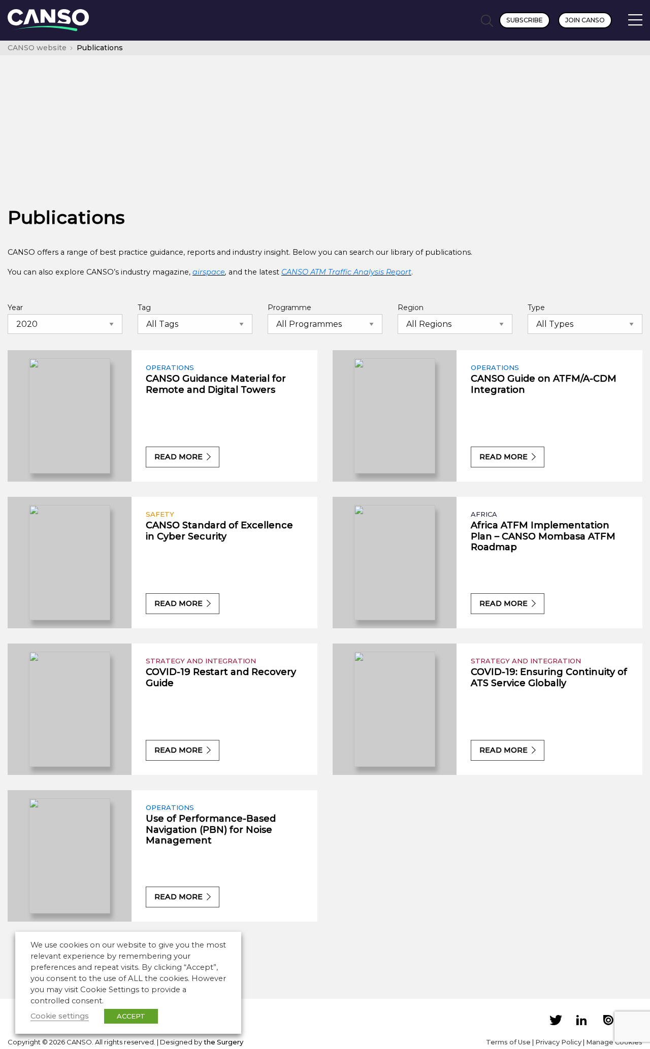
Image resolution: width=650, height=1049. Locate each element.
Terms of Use (508, 1042)
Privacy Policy (558, 1042)
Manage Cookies (614, 1042)
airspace (208, 272)
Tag (144, 307)
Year (15, 307)
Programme (289, 307)
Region (411, 307)
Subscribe (524, 20)
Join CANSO (585, 20)
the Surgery (223, 1042)
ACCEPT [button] (131, 1016)
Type (536, 307)
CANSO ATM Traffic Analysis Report (346, 272)
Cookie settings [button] (59, 1016)
